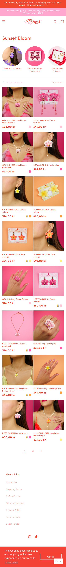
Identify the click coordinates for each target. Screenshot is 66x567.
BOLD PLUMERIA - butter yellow (44, 210)
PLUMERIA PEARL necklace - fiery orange (46, 434)
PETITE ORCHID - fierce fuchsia (44, 300)
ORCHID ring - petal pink (44, 344)
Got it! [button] (50, 557)
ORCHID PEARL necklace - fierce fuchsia (14, 121)
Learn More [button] (11, 562)
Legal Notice (12, 523)
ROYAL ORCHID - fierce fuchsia (44, 121)
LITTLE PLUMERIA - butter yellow (14, 210)
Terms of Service (15, 503)
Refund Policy (13, 496)
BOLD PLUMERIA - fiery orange (44, 255)
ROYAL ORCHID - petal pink (46, 165)
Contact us (11, 482)
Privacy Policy (13, 510)
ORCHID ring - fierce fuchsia (15, 299)
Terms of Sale (13, 517)
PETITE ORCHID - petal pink (15, 433)
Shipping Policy (14, 489)
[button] (3, 21)
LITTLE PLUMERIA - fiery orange (13, 255)
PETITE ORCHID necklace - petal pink (14, 345)
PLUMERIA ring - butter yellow (47, 388)
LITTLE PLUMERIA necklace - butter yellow (15, 389)
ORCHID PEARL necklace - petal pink (14, 166)
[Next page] (41, 451)
